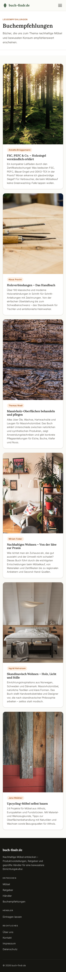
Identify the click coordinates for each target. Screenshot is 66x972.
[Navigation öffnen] (60, 5)
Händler (7, 895)
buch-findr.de (12, 850)
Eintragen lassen (12, 916)
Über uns (8, 932)
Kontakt (7, 937)
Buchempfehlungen (14, 901)
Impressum (9, 943)
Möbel (6, 884)
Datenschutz (10, 949)
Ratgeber (8, 890)
